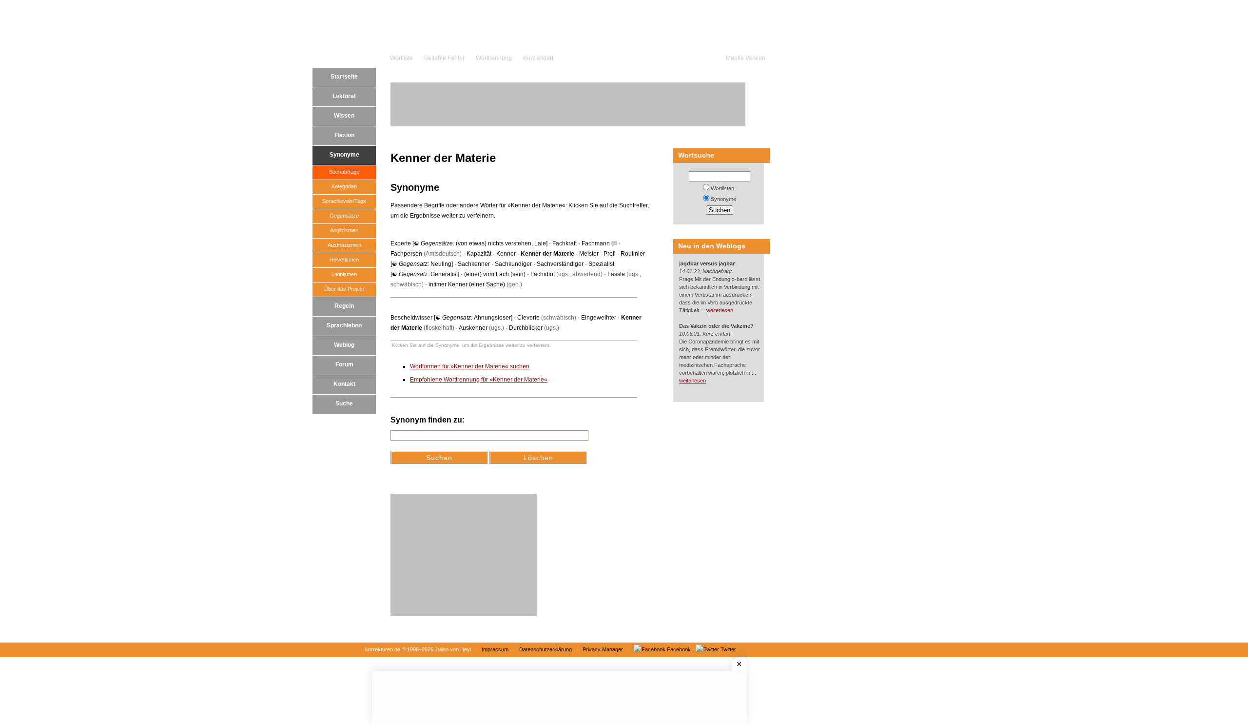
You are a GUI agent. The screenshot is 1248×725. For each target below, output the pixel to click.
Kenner (506, 253)
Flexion (344, 135)
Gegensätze (344, 216)
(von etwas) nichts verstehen (493, 243)
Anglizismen (344, 230)
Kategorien (344, 186)
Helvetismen (344, 259)
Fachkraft (564, 243)
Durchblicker (526, 327)
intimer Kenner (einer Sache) (467, 284)
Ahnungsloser (492, 317)
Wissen (344, 115)
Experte (400, 243)
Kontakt (344, 384)
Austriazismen (344, 245)
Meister (589, 253)
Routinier (633, 253)
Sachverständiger (560, 264)
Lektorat (344, 96)
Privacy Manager (603, 649)
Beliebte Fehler (444, 58)
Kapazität (479, 253)
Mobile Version (745, 58)
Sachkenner (474, 264)
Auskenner (473, 327)
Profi (610, 253)
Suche (344, 403)
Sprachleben (344, 325)
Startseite (344, 76)
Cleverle (528, 317)
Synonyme (344, 154)
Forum (344, 364)
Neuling (440, 264)
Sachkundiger (513, 264)
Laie (540, 243)
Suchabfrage (344, 172)
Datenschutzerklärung (545, 649)
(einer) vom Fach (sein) (495, 274)
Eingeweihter (598, 317)
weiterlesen (719, 310)
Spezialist (601, 264)
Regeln (344, 305)
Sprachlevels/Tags (344, 201)
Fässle (616, 274)
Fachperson (406, 253)
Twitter (728, 649)
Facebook (679, 649)
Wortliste (401, 58)
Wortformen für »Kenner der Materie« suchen (469, 366)
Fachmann (596, 243)
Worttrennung (494, 58)
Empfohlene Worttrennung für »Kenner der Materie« (478, 379)
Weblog (344, 345)
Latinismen (344, 274)
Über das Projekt (344, 289)
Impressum (495, 649)
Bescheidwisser (411, 317)
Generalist (444, 274)
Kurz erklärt (538, 58)
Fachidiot (542, 274)
